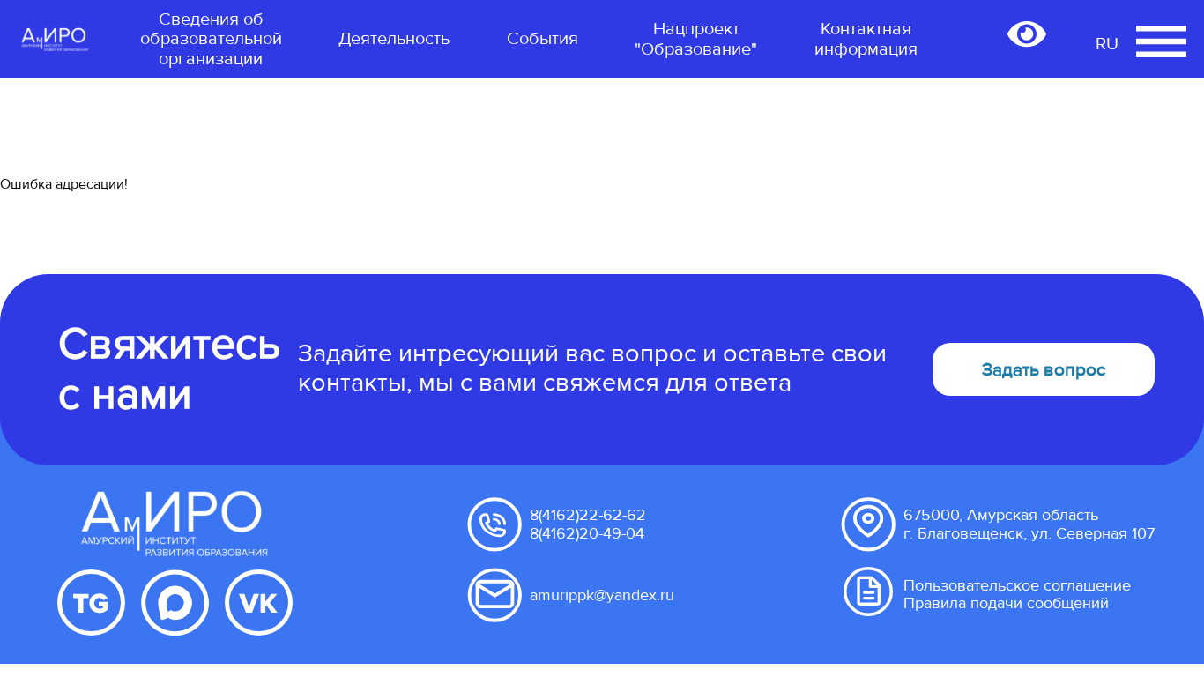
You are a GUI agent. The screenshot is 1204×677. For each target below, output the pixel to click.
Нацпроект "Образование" (696, 39)
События (542, 38)
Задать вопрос (1043, 370)
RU (1107, 44)
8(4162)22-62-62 (588, 514)
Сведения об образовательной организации (211, 39)
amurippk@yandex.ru (602, 595)
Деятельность (394, 38)
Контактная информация (866, 39)
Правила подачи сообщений (1006, 603)
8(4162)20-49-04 (587, 533)
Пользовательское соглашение (1017, 585)
